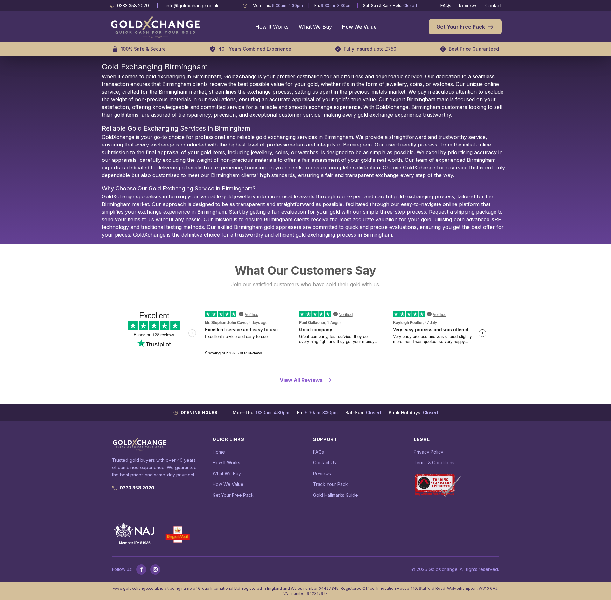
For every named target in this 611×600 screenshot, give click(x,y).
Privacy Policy (428, 451)
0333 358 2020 (137, 487)
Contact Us (324, 462)
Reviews (468, 5)
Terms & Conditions (434, 462)
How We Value (359, 27)
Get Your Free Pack (460, 27)
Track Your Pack (330, 484)
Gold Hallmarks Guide (335, 495)
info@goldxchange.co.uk (192, 5)
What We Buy (315, 27)
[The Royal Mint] (178, 534)
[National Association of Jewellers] (135, 534)
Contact (493, 5)
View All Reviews (301, 380)
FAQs (445, 5)
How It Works (272, 27)
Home (219, 451)
